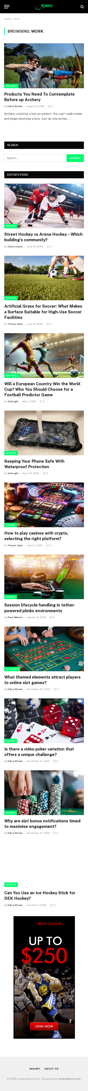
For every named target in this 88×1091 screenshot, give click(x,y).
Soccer (11, 298)
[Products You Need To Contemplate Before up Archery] (44, 65)
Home (7, 18)
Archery (11, 86)
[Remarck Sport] (44, 6)
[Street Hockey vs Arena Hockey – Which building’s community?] (44, 206)
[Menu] (6, 6)
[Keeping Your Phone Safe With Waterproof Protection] (44, 433)
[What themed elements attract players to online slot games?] (44, 648)
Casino (10, 525)
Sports (11, 226)
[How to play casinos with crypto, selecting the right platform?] (44, 504)
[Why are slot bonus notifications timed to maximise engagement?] (44, 792)
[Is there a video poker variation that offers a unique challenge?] (44, 720)
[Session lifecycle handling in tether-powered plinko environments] (44, 577)
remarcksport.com (69, 1078)
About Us (51, 1068)
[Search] (82, 6)
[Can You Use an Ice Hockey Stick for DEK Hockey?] (44, 864)
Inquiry (34, 1068)
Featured (12, 669)
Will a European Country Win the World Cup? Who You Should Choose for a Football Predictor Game (42, 389)
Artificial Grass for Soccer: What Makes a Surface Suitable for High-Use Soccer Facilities (43, 312)
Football (12, 375)
